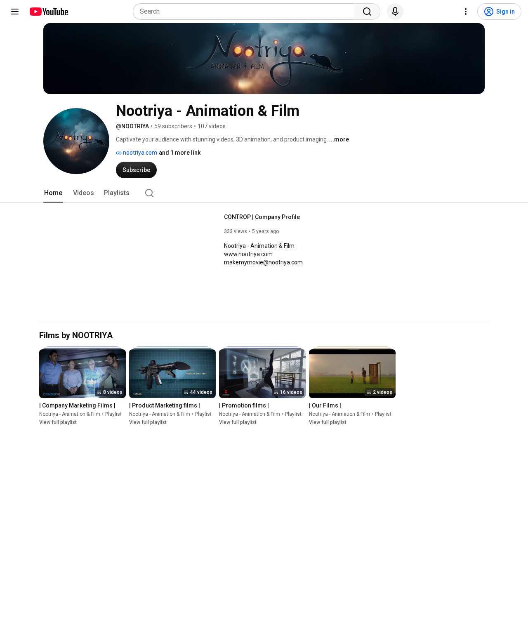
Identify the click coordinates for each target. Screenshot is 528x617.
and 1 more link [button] (179, 152)
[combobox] (246, 11)
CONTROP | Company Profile (262, 217)
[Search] (367, 11)
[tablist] (264, 193)
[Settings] (466, 11)
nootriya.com (139, 152)
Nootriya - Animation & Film (69, 414)
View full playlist (58, 423)
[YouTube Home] (48, 11)
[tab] (53, 193)
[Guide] (15, 11)
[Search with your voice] (395, 11)
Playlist (113, 414)
